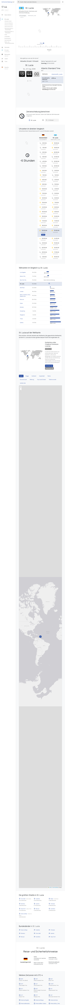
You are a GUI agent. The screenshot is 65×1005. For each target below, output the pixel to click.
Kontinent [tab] (34, 376)
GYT (21, 995)
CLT (38, 984)
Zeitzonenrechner (9, 26)
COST (54, 984)
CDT (23, 984)
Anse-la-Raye (23, 930)
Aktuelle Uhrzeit (8, 21)
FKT (53, 989)
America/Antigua (39, 1000)
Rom (25, 296)
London (21, 291)
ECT (24, 989)
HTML (29, 81)
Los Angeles (23, 272)
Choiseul (52, 903)
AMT (23, 979)
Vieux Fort (22, 908)
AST (38, 979)
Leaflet (50, 887)
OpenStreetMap (55, 887)
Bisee (51, 898)
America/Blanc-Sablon (40, 1003)
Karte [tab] (21, 376)
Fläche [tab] (49, 376)
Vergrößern (49, 368)
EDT (40, 990)
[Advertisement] (40, 30)
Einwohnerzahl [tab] (23, 379)
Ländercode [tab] (23, 383)
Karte (6, 34)
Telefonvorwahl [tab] (52, 379)
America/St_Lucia (57, 74)
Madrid (21, 296)
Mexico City (22, 276)
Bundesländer (8, 38)
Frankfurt (25, 294)
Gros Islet (22, 898)
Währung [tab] (32, 379)
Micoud (36, 908)
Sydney (21, 322)
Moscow (22, 299)
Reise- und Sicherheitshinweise (9, 42)
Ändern (6, 10)
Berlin (21, 294)
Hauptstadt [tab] (41, 376)
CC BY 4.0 (48, 349)
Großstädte (7, 36)
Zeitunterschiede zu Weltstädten (9, 32)
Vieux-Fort (52, 936)
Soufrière (52, 908)
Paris (29, 294)
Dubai (21, 303)
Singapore (22, 315)
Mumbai (22, 307)
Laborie (36, 903)
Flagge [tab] (27, 376)
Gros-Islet (37, 933)
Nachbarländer (8, 40)
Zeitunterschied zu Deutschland (9, 29)
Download (49, 366)
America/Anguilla (24, 1000)
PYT (37, 995)
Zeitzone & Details (9, 24)
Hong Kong (22, 311)
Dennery (22, 903)
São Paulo (22, 287)
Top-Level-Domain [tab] (41, 379)
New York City (23, 280)
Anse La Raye (23, 913)
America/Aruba (53, 1000)
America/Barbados (24, 1003)
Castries (37, 898)
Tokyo (21, 318)
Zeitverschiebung (8, 23)
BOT (51, 979)
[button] (8, 50)
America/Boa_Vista (54, 1003)
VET (54, 995)
